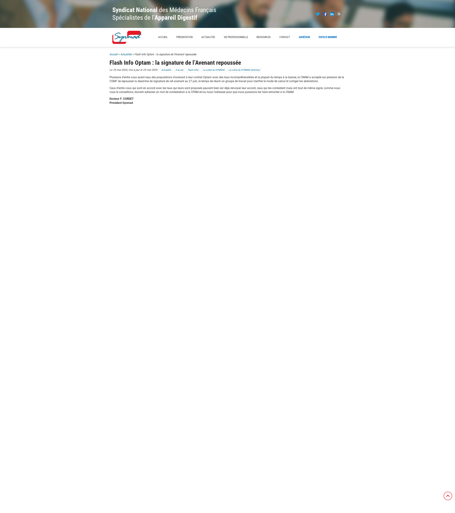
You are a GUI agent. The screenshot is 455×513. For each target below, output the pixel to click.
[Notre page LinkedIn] (332, 13)
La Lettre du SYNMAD (213, 70)
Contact (284, 37)
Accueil (163, 37)
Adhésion (304, 37)
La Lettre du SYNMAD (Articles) (244, 70)
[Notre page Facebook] (324, 13)
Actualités (208, 37)
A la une (179, 70)
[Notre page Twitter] (317, 13)
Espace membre (328, 37)
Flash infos (193, 70)
